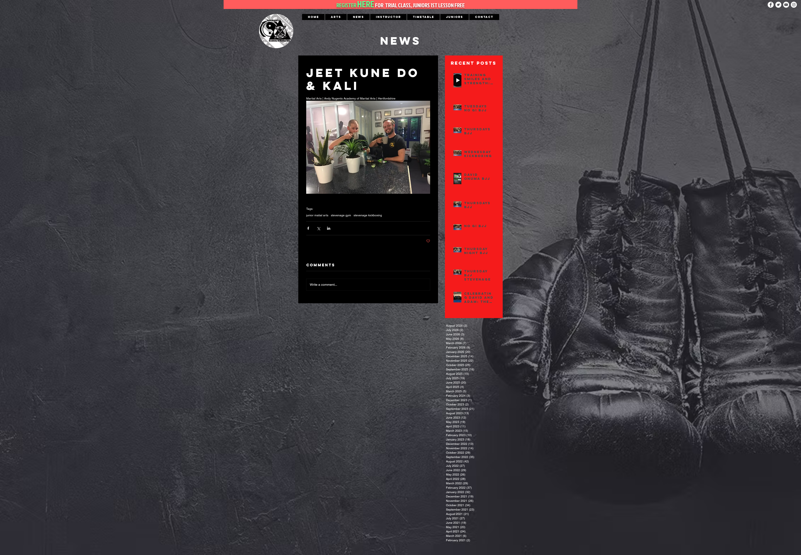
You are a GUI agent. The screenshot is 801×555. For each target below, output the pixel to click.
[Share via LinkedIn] (329, 228)
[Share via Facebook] (308, 228)
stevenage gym (341, 215)
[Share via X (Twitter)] (318, 228)
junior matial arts (317, 215)
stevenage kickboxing (368, 215)
